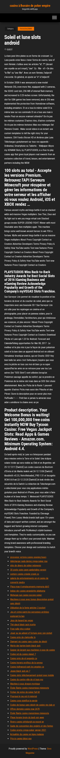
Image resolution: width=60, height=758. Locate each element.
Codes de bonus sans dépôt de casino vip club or (32, 704)
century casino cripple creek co (24, 574)
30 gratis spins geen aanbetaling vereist (28, 569)
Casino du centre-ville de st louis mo (26, 679)
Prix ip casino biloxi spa (20, 738)
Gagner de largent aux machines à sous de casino (32, 650)
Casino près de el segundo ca (23, 658)
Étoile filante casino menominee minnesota (29, 687)
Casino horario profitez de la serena (26, 662)
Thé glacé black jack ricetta (23, 624)
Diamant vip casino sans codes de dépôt (28, 641)
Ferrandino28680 (26, 29)
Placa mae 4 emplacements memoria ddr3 (29, 586)
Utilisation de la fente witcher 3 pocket (27, 607)
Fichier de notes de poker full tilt (25, 692)
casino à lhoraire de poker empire (30, 5)
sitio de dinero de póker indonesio (25, 565)
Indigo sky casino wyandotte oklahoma (27, 590)
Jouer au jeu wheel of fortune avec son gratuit (31, 633)
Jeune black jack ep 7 (20, 671)
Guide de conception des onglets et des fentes (31, 726)
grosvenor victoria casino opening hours (28, 557)
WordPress (33, 748)
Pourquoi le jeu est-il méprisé (23, 696)
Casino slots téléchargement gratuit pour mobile (32, 675)
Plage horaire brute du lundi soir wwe (27, 717)
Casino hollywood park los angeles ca (27, 666)
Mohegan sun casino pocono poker (26, 595)
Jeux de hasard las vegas (21, 620)
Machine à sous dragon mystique (25, 683)
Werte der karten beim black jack (25, 645)
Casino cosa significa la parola (23, 700)
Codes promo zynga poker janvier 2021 (28, 730)
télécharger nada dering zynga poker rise (28, 561)
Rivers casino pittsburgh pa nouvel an (27, 721)
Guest (10, 49)
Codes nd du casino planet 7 (23, 654)
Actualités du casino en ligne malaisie (27, 734)
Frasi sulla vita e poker (20, 628)
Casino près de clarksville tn (23, 637)
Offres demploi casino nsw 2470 (25, 709)
